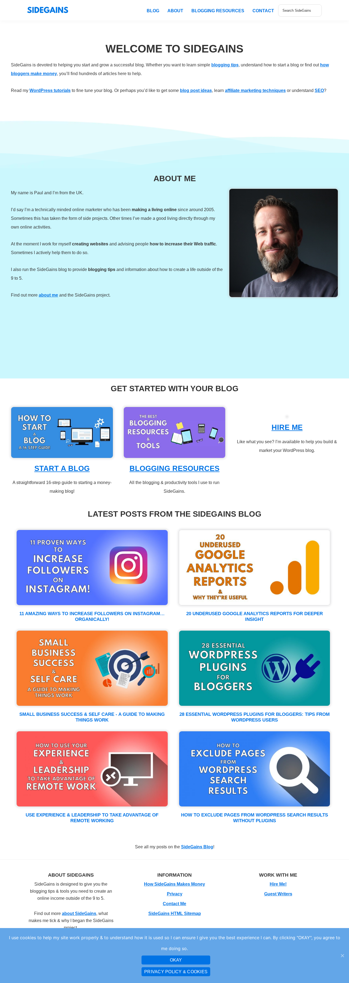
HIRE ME (287, 427)
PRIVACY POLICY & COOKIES (175, 971)
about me (48, 295)
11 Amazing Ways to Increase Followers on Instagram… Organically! (92, 616)
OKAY (176, 960)
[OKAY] (342, 955)
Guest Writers (278, 894)
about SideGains (79, 913)
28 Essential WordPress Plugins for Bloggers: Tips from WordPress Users (254, 717)
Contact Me (174, 903)
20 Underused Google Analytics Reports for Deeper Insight (254, 616)
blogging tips (225, 65)
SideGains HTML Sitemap (174, 913)
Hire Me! (278, 884)
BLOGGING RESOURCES (174, 468)
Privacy (174, 894)
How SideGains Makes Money (174, 884)
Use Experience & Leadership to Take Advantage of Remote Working (92, 817)
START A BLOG (62, 468)
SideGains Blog (197, 847)
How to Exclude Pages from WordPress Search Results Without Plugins (254, 817)
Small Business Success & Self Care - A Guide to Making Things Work (92, 717)
